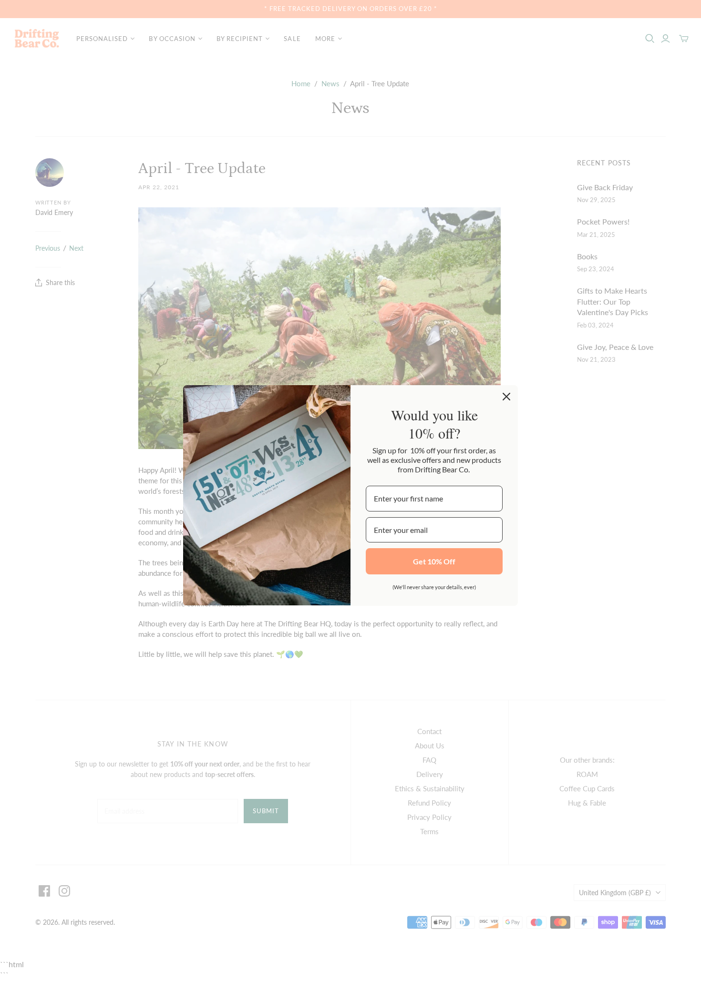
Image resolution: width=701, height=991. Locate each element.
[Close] (506, 396)
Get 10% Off (434, 561)
